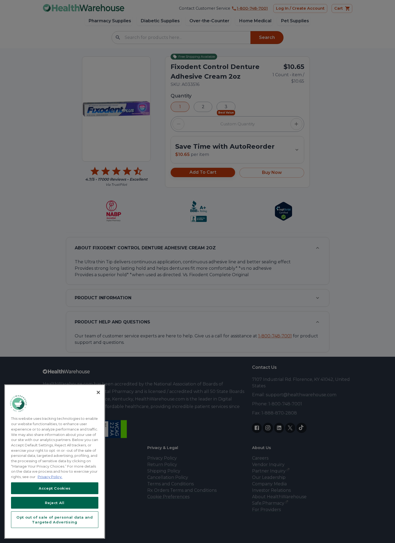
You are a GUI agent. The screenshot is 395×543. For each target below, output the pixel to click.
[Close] (98, 392)
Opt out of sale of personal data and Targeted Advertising (54, 519)
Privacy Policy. (50, 477)
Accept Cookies (55, 488)
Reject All (54, 503)
